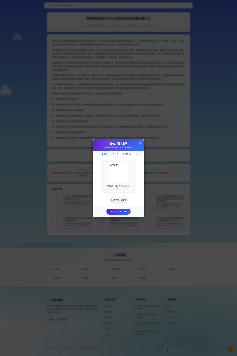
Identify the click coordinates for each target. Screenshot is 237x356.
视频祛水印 (127, 154)
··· (140, 154)
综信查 (104, 154)
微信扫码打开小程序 (118, 211)
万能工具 (114, 154)
